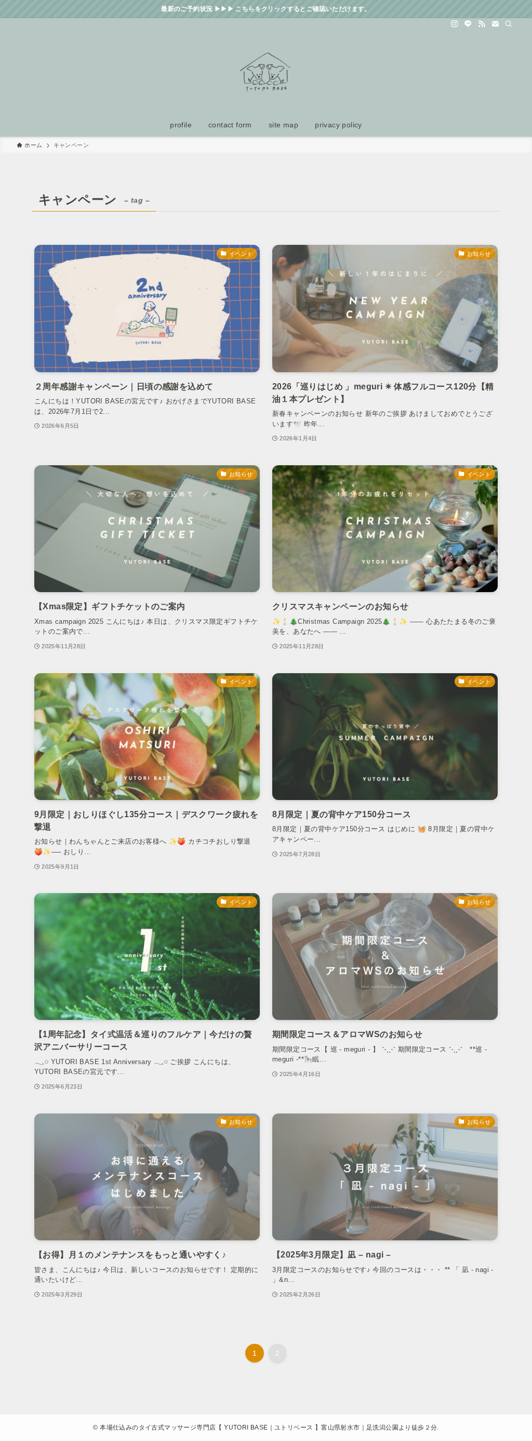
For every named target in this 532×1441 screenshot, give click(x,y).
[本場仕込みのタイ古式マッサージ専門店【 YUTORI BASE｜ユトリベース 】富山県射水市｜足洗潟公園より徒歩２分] (266, 73)
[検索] (508, 24)
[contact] (495, 24)
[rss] (481, 24)
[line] (468, 24)
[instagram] (454, 24)
